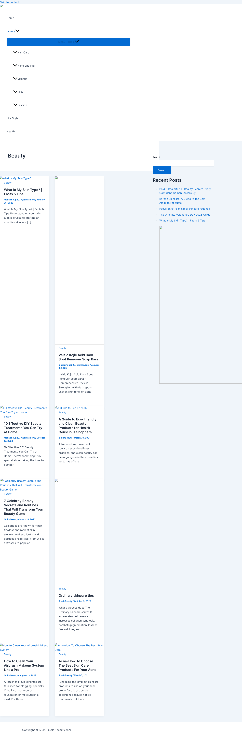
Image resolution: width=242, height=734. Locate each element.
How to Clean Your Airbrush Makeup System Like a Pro (24, 665)
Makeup (22, 78)
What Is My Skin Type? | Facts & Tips (182, 220)
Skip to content (9, 2)
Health (11, 131)
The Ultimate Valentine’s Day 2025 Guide (184, 214)
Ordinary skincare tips (76, 596)
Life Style (12, 118)
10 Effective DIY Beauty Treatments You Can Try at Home (23, 428)
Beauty (11, 31)
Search (156, 157)
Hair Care (23, 52)
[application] (17, 31)
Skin (20, 92)
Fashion (22, 105)
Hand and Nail (26, 65)
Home (10, 18)
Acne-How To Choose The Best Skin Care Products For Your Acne (77, 665)
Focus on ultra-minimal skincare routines (184, 208)
